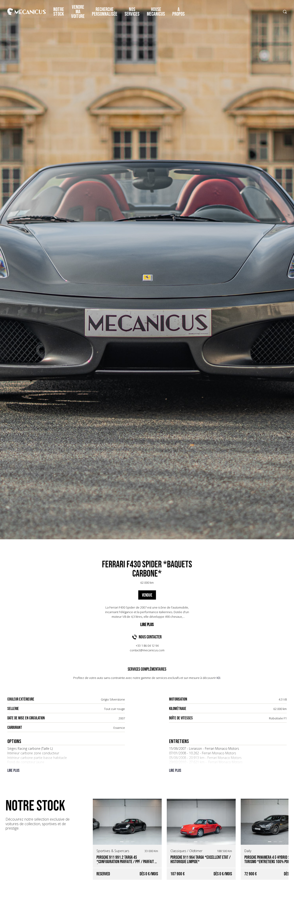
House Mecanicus (156, 11)
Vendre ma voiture (78, 12)
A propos (178, 11)
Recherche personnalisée (104, 11)
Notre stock (58, 11)
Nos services (131, 11)
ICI (218, 678)
